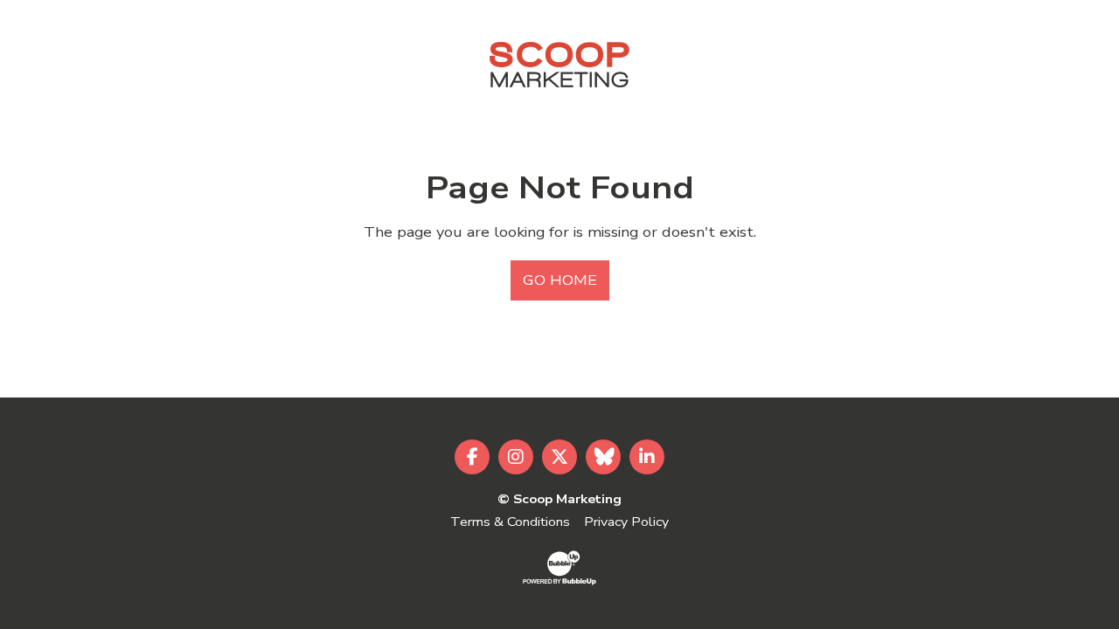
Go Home (560, 280)
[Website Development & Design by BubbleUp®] (559, 567)
